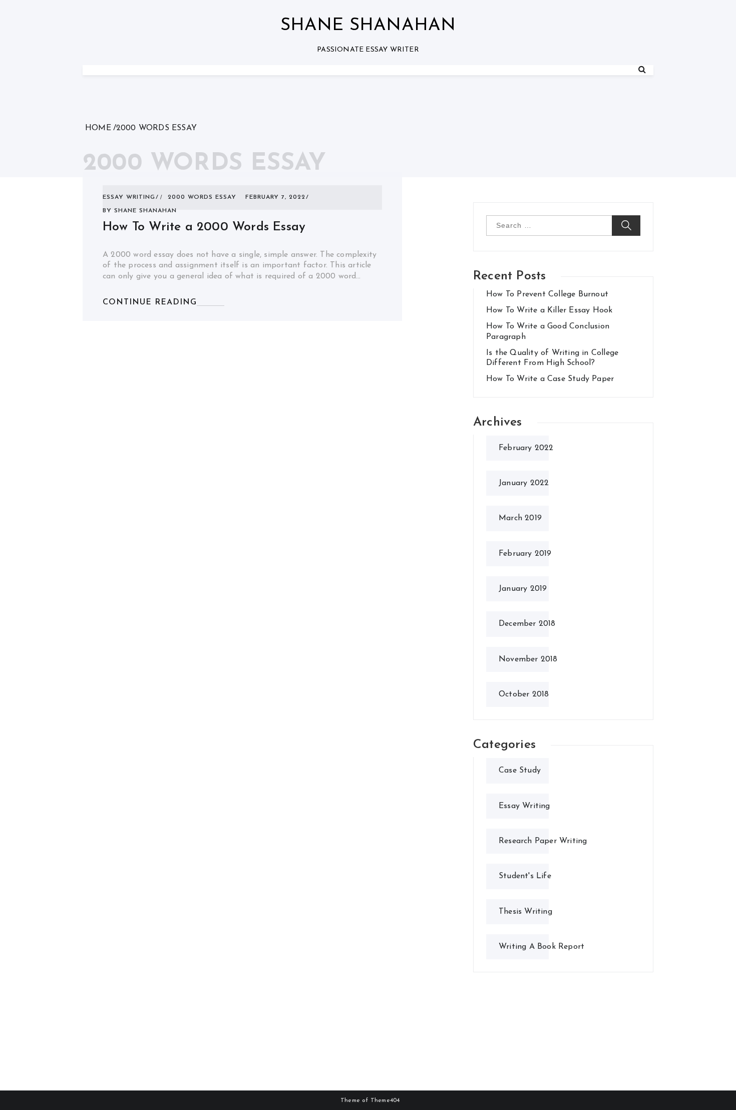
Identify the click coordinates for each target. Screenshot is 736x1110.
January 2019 (523, 589)
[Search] (642, 70)
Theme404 (385, 1100)
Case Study (520, 771)
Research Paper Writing (543, 841)
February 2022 (526, 448)
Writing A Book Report (541, 947)
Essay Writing (129, 197)
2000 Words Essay (202, 197)
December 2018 (527, 624)
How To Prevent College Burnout (547, 294)
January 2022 (524, 483)
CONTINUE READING (150, 302)
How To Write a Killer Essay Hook (549, 310)
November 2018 (528, 659)
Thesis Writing (525, 912)
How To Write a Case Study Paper (550, 379)
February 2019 (525, 554)
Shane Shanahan (368, 26)
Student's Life (525, 876)
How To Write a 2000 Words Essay (204, 227)
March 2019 (520, 518)
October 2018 (524, 694)
